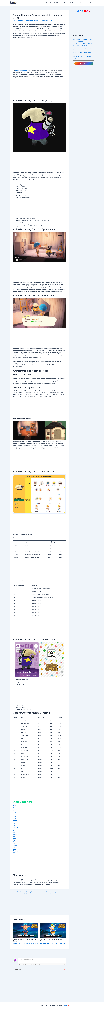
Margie (15, 820)
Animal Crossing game (21, 70)
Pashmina (15, 827)
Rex (14, 832)
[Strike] (25, 964)
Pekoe (14, 829)
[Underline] (23, 964)
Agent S (15, 805)
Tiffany (15, 845)
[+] (39, 964)
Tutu (14, 847)
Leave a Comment (18, 20)
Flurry (14, 816)
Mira (14, 821)
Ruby (14, 836)
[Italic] (21, 964)
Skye (14, 840)
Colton (15, 812)
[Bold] (19, 964)
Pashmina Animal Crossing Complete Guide (25, 940)
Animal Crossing (26, 943)
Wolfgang (15, 851)
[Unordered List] (29, 964)
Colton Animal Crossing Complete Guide (51, 940)
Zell (14, 852)
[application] (87, 3)
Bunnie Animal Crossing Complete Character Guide (26, 892)
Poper (65, 1005)
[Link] (35, 964)
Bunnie (14, 811)
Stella (14, 841)
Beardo (15, 809)
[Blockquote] (31, 964)
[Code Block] (33, 964)
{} (36, 964)
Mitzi (14, 823)
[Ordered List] (27, 964)
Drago (14, 814)
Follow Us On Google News (84, 63)
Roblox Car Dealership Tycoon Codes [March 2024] (52, 892)
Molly (14, 825)
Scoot (14, 838)
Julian (14, 818)
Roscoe (15, 834)
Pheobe (15, 831)
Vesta (14, 849)
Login (64, 955)
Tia (14, 843)
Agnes (14, 807)
